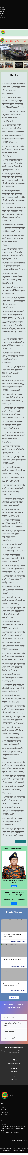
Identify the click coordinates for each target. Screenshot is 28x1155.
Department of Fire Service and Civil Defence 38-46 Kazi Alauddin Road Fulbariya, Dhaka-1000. (13, 1128)
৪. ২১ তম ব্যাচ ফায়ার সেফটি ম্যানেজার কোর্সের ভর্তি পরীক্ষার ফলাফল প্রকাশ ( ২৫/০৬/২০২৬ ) (13, 128)
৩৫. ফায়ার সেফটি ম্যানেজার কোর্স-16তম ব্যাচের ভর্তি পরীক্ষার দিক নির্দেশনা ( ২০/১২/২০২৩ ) (12, 523)
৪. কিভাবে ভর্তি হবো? (9, 1038)
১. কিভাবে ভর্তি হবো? (9, 1017)
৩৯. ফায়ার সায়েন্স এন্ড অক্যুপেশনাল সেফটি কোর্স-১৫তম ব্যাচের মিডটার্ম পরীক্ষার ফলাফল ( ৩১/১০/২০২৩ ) (13, 568)
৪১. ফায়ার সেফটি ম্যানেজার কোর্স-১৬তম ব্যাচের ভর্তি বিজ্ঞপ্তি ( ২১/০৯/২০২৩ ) (13, 589)
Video (1, 16)
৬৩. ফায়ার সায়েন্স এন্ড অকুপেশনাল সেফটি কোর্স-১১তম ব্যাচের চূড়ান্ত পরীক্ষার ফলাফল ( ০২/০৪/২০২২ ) (13, 831)
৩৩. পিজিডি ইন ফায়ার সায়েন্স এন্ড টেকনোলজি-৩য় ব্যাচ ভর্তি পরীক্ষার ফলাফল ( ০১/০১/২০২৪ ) (13, 501)
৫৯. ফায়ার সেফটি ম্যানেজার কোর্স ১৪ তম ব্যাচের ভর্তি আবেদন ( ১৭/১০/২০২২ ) (12, 789)
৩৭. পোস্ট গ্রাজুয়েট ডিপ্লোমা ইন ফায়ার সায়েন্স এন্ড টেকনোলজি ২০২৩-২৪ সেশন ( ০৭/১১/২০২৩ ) (13, 547)
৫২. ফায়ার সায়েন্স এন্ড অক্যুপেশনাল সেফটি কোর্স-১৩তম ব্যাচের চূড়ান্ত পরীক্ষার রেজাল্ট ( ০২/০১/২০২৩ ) (13, 709)
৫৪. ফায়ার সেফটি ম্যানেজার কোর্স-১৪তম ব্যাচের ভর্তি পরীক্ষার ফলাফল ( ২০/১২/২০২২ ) (12, 730)
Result (2, 12)
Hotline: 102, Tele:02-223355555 (10, 1132)
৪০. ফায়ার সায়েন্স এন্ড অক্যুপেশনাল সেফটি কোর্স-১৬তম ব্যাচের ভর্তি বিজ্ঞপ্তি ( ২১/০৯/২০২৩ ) (13, 579)
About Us (3, 1107)
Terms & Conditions (6, 1115)
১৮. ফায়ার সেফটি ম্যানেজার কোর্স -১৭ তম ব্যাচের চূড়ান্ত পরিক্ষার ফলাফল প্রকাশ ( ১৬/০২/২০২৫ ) (13, 314)
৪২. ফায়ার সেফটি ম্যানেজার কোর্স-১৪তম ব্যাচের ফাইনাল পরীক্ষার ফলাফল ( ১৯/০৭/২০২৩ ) (13, 600)
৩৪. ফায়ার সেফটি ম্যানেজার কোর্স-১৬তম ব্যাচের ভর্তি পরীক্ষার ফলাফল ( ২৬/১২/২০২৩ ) (12, 512)
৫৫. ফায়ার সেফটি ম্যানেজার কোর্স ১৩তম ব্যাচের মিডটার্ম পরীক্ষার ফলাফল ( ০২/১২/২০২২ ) (12, 740)
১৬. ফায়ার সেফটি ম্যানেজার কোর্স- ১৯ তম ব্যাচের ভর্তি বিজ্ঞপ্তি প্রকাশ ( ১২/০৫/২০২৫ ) (13, 290)
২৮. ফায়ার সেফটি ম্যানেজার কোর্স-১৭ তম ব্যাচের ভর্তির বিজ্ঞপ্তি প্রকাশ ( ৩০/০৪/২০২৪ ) (13, 449)
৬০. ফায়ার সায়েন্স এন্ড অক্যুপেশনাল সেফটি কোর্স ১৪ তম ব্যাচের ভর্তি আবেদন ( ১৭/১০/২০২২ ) (13, 800)
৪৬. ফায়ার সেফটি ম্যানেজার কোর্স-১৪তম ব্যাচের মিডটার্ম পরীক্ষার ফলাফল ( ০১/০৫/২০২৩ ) (13, 645)
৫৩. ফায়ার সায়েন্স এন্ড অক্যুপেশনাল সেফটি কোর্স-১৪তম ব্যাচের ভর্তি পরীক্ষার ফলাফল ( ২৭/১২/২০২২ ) (13, 719)
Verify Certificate (5, 22)
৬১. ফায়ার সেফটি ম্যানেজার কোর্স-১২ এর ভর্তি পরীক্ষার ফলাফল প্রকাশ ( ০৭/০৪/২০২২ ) (13, 810)
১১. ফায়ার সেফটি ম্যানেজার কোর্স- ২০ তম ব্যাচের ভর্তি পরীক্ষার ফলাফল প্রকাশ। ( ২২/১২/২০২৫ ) (13, 227)
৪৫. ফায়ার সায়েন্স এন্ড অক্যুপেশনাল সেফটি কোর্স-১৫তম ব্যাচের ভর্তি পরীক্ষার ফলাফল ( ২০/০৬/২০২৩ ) (13, 635)
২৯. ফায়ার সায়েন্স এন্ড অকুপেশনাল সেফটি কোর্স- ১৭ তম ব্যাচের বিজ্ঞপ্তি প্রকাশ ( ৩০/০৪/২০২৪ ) (13, 459)
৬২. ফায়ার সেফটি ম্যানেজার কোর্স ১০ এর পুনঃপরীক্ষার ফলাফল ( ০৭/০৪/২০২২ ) (12, 821)
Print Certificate (5, 20)
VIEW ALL (14, 997)
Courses (2, 10)
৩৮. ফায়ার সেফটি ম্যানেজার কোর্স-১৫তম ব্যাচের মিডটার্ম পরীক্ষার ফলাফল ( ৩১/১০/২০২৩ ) (13, 557)
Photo (2, 14)
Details (14, 886)
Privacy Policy (4, 1112)
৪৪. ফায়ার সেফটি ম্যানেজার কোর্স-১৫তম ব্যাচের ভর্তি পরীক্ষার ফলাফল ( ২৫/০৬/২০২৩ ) (12, 624)
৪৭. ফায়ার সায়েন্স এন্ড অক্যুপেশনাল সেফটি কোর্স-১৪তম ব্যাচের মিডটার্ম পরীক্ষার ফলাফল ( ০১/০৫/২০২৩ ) (13, 656)
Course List (4, 1110)
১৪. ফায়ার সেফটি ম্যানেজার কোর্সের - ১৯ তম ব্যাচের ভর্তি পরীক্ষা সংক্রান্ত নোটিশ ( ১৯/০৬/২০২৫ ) (13, 265)
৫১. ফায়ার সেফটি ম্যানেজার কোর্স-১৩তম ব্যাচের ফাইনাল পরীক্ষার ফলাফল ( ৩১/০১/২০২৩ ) (13, 698)
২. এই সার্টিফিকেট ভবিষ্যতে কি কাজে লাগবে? (13, 1024)
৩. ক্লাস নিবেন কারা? (9, 1032)
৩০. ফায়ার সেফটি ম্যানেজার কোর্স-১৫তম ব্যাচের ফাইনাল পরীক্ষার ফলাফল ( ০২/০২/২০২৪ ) (13, 470)
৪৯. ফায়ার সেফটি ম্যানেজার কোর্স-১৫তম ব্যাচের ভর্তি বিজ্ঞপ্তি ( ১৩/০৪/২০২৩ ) (13, 677)
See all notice (20, 841)
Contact (2, 18)
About (2, 8)
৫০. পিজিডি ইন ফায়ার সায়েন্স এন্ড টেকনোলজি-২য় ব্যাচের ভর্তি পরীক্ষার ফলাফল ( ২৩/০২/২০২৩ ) (13, 688)
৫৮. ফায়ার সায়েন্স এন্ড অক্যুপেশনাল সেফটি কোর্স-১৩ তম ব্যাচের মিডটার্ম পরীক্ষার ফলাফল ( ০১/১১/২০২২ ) (13, 778)
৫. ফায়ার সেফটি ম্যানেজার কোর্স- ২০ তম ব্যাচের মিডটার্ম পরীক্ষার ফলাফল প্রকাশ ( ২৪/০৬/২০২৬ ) (14, 138)
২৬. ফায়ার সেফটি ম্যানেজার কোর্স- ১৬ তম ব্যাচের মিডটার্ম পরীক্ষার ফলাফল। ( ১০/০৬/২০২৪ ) (13, 424)
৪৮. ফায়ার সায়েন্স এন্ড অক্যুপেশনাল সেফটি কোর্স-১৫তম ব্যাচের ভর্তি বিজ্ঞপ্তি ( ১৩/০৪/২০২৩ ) (13, 666)
